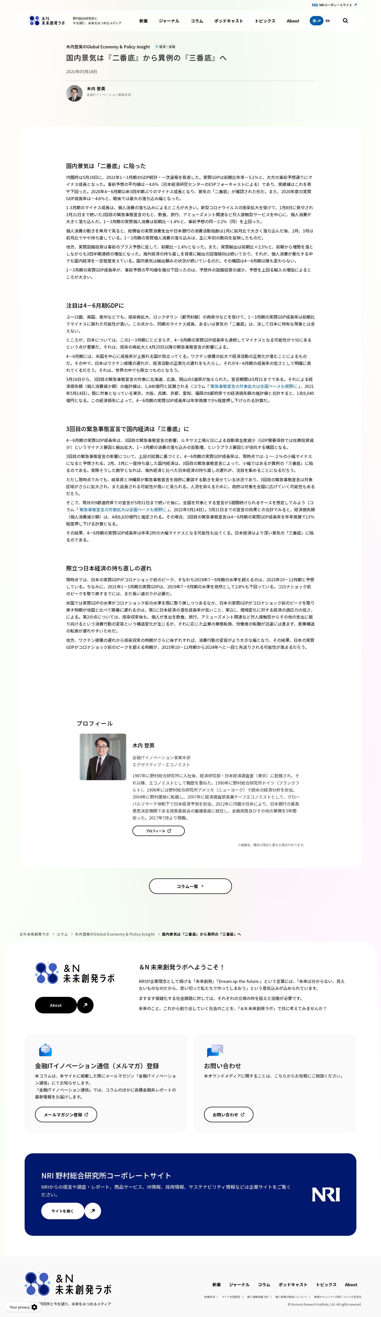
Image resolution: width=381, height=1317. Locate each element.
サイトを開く (63, 1211)
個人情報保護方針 (258, 1297)
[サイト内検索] (345, 20)
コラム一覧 (187, 886)
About (293, 21)
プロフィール (155, 831)
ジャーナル (169, 21)
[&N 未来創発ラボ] (47, 21)
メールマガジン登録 (63, 1114)
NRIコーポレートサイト (335, 5)
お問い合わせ (225, 1114)
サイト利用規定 (231, 1297)
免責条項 (209, 1297)
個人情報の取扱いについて (291, 1297)
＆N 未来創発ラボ (34, 934)
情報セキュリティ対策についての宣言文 (338, 1297)
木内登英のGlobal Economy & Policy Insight (115, 934)
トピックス (265, 21)
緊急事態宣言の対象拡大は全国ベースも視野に (254, 386)
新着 (143, 21)
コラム (197, 21)
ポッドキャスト (228, 21)
